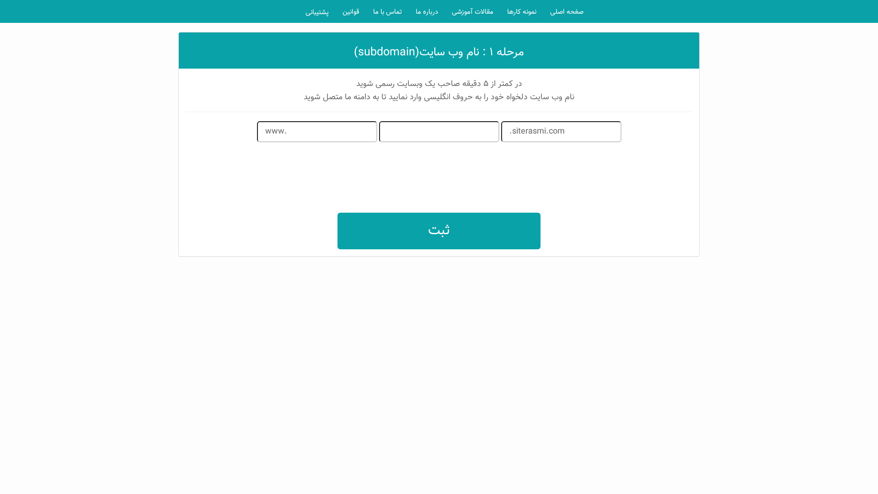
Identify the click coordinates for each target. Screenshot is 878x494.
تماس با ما (387, 12)
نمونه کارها (521, 12)
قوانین (351, 12)
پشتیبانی (316, 12)
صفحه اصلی (567, 12)
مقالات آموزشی (472, 12)
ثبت (439, 231)
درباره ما (427, 12)
